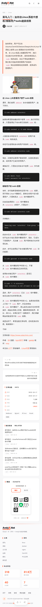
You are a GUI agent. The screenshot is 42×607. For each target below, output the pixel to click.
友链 (29, 593)
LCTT (10, 348)
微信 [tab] (16, 490)
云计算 (5, 549)
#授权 (7, 417)
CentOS (24, 553)
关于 (4, 593)
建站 (4, 557)
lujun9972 (19, 340)
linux (23, 542)
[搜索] (29, 3)
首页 (4, 12)
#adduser (9, 413)
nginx (24, 549)
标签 (15, 593)
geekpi (31, 340)
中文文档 (25, 557)
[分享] (24, 602)
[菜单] (38, 3)
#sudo (31, 413)
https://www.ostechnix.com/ (21, 335)
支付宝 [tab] (26, 490)
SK (9, 340)
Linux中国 (25, 348)
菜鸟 (4, 542)
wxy (7, 343)
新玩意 (5, 560)
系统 (4, 546)
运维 (4, 553)
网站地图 (22, 593)
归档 (9, 593)
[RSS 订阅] (4, 598)
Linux (10, 12)
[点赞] (17, 602)
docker (24, 546)
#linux (24, 413)
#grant (17, 413)
